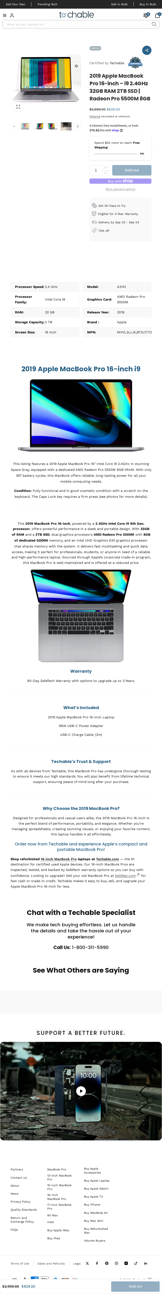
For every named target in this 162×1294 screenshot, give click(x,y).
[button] (4, 15)
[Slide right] (77, 126)
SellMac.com (125, 876)
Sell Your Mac (15, 4)
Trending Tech (47, 4)
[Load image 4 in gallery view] (66, 126)
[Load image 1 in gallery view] (25, 126)
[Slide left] (14, 126)
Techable (106, 63)
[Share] (146, 50)
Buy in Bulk (148, 4)
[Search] (154, 24)
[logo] (76, 15)
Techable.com (107, 859)
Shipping (94, 116)
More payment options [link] (120, 189)
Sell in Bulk (119, 4)
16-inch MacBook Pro (59, 859)
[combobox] (81, 24)
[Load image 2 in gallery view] (38, 126)
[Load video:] (81, 1091)
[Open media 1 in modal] (46, 79)
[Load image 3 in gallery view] (52, 126)
